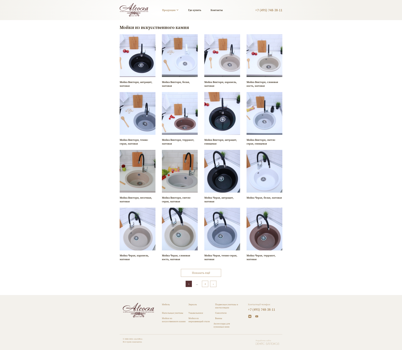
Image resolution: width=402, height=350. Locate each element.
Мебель (166, 304)
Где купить (194, 10)
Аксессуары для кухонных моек (222, 325)
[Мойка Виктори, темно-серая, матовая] (137, 113)
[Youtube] (257, 316)
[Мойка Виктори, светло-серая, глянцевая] (264, 113)
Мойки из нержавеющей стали (199, 320)
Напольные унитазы (172, 312)
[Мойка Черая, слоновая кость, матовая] (180, 229)
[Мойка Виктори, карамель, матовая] (222, 55)
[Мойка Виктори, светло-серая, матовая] (180, 171)
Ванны (218, 318)
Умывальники (195, 312)
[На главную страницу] (134, 10)
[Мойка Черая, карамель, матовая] (137, 229)
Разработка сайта (263, 340)
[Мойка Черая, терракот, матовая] (264, 229)
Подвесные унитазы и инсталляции (226, 306)
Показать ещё (201, 273)
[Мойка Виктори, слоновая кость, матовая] (264, 55)
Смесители (221, 312)
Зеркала (192, 304)
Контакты (217, 10)
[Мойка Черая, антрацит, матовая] (222, 171)
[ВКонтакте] (250, 316)
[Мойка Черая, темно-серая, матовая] (222, 229)
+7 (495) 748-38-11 (268, 10)
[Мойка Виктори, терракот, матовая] (180, 113)
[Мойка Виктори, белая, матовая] (180, 55)
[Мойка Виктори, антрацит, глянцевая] (222, 113)
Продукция (169, 10)
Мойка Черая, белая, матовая (264, 197)
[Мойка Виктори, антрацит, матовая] (137, 55)
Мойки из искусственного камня (173, 320)
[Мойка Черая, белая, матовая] (264, 171)
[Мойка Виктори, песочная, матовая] (137, 171)
